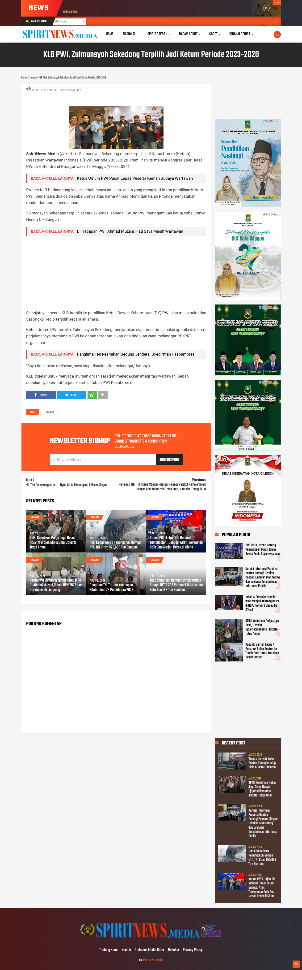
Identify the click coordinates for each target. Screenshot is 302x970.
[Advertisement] (116, 272)
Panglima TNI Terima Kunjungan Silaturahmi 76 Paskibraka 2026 (112, 587)
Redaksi (173, 950)
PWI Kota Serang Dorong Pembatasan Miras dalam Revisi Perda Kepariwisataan (262, 549)
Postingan (62, 21)
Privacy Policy (193, 950)
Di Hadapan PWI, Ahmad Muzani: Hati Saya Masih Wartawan (130, 231)
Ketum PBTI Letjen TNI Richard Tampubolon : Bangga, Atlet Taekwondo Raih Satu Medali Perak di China (176, 543)
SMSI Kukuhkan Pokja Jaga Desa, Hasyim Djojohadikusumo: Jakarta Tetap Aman (53, 543)
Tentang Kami (108, 950)
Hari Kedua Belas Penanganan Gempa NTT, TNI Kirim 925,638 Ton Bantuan (115, 545)
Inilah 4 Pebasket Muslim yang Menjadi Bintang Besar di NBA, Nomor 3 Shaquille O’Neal (262, 603)
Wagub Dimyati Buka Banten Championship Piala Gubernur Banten (262, 763)
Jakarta (50, 412)
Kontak (126, 950)
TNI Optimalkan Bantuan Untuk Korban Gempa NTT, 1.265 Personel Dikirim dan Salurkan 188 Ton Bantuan (176, 585)
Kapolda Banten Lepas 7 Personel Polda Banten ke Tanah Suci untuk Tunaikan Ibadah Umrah (262, 651)
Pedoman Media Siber (149, 950)
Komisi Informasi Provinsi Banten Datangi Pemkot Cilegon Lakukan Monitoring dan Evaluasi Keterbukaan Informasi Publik (262, 577)
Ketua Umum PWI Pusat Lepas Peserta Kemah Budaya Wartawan (135, 178)
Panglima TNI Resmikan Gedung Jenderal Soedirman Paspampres (136, 354)
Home (109, 34)
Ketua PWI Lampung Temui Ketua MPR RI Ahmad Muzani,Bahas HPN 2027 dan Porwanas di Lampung (56, 585)
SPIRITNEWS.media (152, 960)
